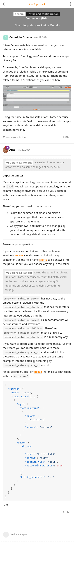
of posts (36, 4)
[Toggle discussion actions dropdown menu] (70, 4)
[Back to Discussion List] (3, 4)
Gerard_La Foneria (21, 162)
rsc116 (43, 259)
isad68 (38, 371)
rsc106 (19, 255)
